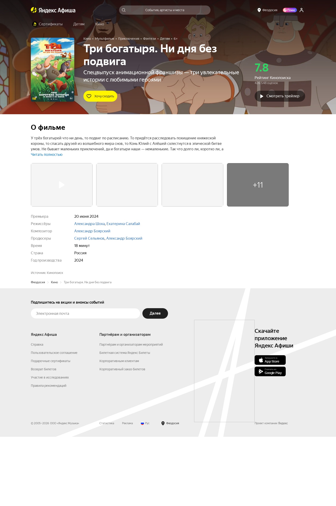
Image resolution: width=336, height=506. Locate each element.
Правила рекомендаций (48, 455)
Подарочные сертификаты (50, 430)
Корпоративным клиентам (119, 430)
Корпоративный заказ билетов (122, 438)
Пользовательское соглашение (54, 422)
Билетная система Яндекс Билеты (124, 422)
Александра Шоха (89, 224)
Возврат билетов (43, 438)
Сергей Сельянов (89, 238)
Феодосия (38, 351)
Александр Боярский (92, 231)
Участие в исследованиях (50, 446)
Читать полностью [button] (46, 154)
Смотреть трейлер (283, 96)
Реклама (127, 492)
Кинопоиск (55, 273)
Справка (37, 414)
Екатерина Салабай (123, 224)
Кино (54, 351)
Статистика (106, 492)
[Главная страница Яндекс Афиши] (34, 10)
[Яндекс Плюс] (290, 10)
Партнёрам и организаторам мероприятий (131, 414)
